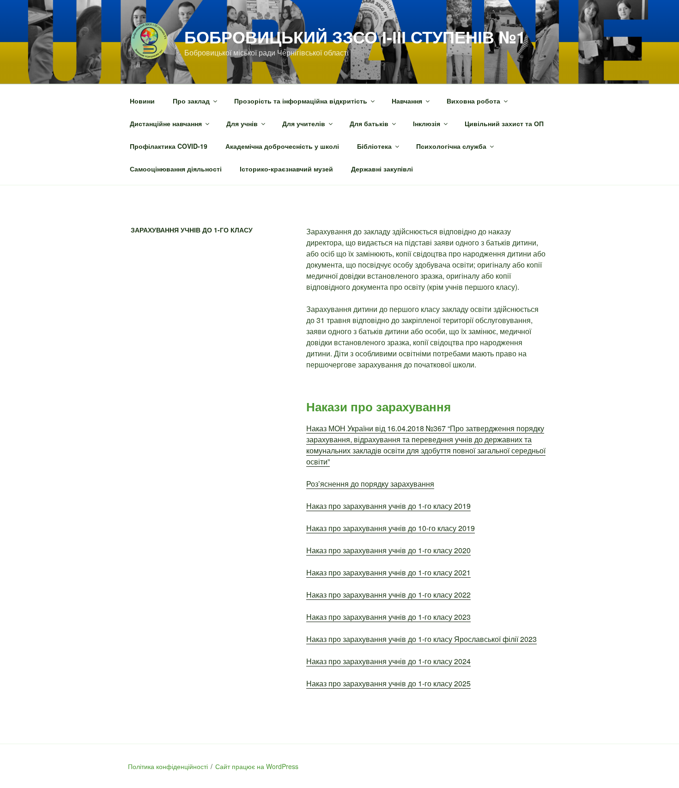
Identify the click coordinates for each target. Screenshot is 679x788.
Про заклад (191, 100)
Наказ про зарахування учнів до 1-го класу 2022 (388, 594)
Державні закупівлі (382, 168)
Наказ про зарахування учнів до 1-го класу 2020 (388, 550)
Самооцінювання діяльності (176, 168)
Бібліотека (374, 146)
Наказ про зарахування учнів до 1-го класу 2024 (388, 661)
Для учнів (242, 123)
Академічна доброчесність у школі (282, 146)
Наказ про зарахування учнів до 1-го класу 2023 (388, 616)
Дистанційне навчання (166, 123)
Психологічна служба (451, 146)
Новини (142, 100)
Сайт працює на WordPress (256, 766)
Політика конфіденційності (168, 766)
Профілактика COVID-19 (168, 146)
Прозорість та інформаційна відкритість (300, 100)
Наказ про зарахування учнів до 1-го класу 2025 (388, 683)
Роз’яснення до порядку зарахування (370, 483)
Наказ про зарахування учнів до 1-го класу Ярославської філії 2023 (421, 639)
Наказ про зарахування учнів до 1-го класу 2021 (388, 572)
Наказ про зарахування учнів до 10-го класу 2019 (390, 528)
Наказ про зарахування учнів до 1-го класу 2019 (388, 506)
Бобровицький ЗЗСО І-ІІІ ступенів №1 (355, 36)
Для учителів (303, 123)
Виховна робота (473, 100)
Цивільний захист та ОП (504, 123)
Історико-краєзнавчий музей (286, 168)
